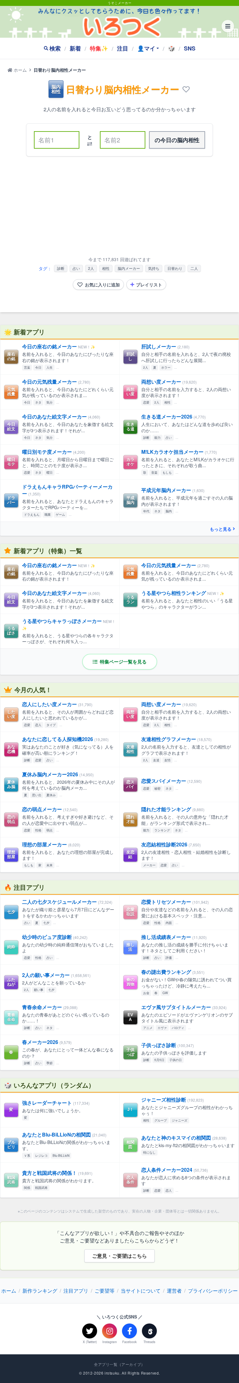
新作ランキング (39, 1290)
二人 (194, 268)
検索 (55, 48)
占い (76, 268)
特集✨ (99, 48)
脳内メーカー (129, 268)
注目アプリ (75, 1290)
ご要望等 (105, 1290)
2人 (91, 268)
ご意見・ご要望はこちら (119, 1255)
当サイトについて (141, 1290)
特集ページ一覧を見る (123, 661)
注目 (122, 48)
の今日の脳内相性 (177, 140)
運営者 (174, 1290)
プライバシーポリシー (213, 1290)
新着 (75, 48)
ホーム (19, 70)
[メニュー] (228, 26)
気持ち (153, 268)
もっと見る (221, 529)
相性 (106, 268)
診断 (60, 268)
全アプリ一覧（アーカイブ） (119, 1364)
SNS (189, 48)
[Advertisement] (119, 207)
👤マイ (146, 48)
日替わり (174, 268)
